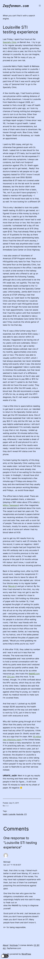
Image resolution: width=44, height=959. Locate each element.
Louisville (11, 814)
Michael (6, 862)
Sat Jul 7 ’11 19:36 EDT (12, 865)
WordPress (26, 954)
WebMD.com (34, 673)
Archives (14, 945)
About (5, 945)
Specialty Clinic (10, 42)
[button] (5, 956)
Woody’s (12, 586)
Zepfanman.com (16, 6)
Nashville (19, 814)
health (5, 814)
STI (25, 814)
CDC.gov (11, 676)
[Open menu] (39, 5)
